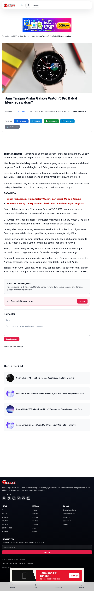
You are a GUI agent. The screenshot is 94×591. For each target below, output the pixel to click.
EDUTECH (5, 521)
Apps (34, 528)
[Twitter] (19, 498)
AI (2, 510)
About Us (5, 563)
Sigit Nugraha (19, 111)
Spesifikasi (67, 521)
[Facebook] (9, 498)
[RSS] (28, 498)
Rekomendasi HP (69, 514)
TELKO (4, 514)
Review (35, 514)
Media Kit (22, 563)
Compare (66, 517)
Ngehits (35, 521)
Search (65, 524)
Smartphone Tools (69, 510)
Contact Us (13, 563)
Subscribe (47, 552)
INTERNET (5, 531)
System (36, 5)
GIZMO (14, 36)
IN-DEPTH (5, 517)
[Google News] (4, 498)
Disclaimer (30, 563)
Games (34, 531)
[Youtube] (23, 498)
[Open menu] (27, 5)
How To (35, 517)
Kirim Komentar (12, 339)
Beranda (5, 36)
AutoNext (35, 524)
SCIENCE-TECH (7, 528)
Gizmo (34, 510)
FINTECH (5, 524)
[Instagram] (14, 498)
